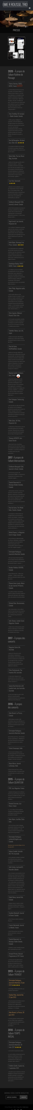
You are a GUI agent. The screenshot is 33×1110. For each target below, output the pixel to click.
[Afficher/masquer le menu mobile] (30, 8)
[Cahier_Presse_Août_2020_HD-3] (16, 48)
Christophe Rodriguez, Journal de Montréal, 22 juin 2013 (17, 982)
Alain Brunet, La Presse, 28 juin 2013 (16, 1013)
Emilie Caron (25, 1107)
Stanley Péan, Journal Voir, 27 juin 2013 (16, 996)
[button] (9, 48)
